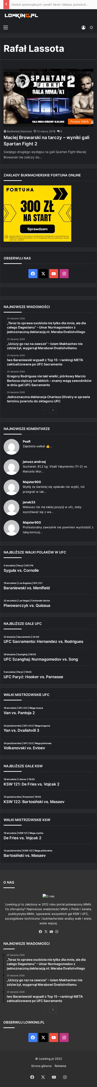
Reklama (60, 1066)
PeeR (26, 441)
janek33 (29, 502)
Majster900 (32, 482)
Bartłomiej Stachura (19, 131)
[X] (45, 931)
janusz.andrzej (34, 462)
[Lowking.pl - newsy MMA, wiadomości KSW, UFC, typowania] (21, 16)
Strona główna (41, 1066)
